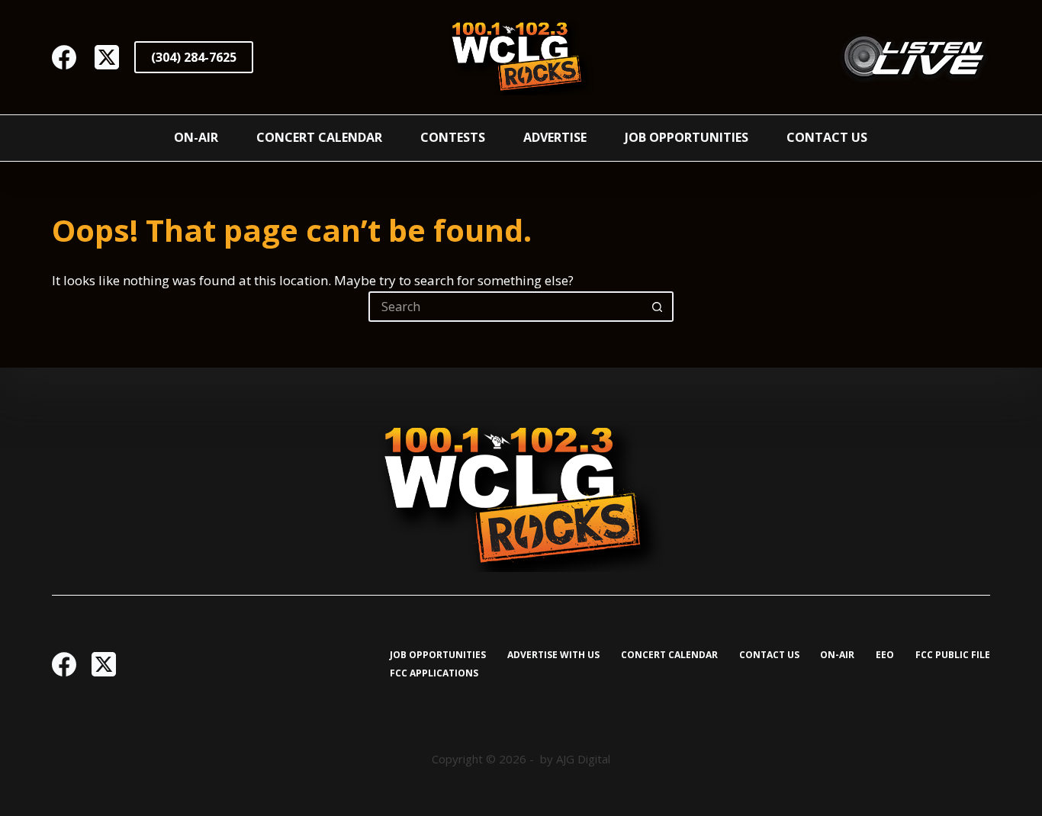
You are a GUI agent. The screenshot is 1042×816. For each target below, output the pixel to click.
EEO (885, 655)
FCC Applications (434, 673)
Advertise (555, 137)
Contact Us (826, 137)
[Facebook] (64, 57)
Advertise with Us (553, 655)
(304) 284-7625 (193, 57)
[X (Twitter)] (107, 57)
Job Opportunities (686, 137)
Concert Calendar (319, 137)
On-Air (196, 137)
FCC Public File (952, 655)
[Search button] (658, 306)
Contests (452, 137)
